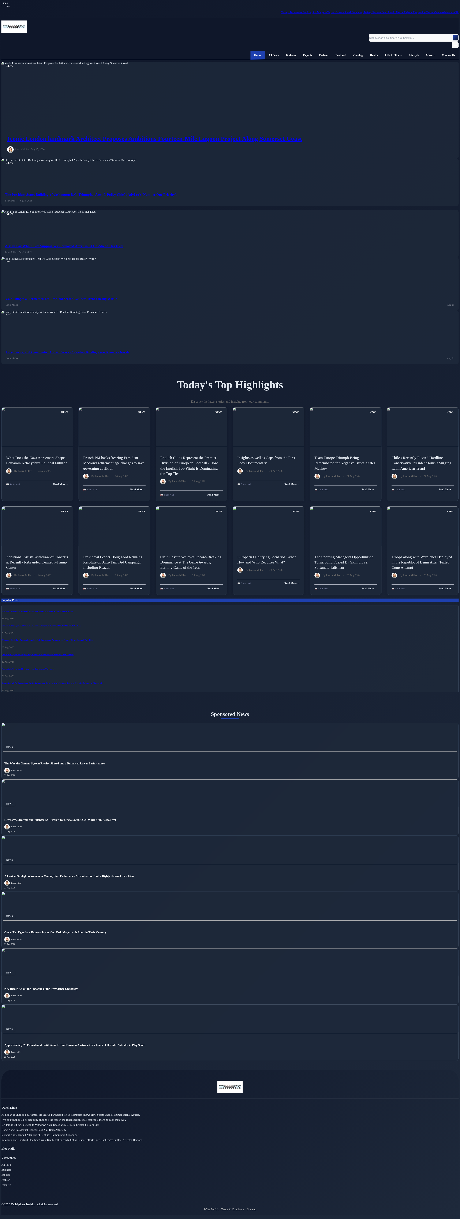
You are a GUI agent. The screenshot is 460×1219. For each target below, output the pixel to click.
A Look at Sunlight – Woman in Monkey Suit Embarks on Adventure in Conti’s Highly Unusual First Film (47, 640)
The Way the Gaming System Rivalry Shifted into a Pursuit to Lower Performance (37, 611)
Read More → (60, 484)
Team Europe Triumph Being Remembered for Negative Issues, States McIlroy (344, 463)
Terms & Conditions (232, 1209)
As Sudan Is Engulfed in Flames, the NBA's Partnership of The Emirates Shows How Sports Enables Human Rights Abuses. (70, 1114)
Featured (6, 1184)
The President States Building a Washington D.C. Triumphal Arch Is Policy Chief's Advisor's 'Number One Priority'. (91, 194)
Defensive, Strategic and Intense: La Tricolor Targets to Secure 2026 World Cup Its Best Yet (41, 626)
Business (6, 1169)
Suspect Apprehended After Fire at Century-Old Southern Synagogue (40, 1134)
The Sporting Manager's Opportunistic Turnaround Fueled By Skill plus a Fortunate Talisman (343, 562)
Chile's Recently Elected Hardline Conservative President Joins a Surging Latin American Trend (421, 463)
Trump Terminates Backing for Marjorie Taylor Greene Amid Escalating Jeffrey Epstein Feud (290, 12)
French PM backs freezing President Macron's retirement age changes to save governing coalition (113, 463)
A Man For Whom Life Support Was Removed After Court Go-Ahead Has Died (64, 246)
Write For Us (211, 1209)
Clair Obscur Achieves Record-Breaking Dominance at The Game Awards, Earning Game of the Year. (191, 562)
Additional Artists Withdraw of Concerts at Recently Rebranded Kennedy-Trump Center (37, 562)
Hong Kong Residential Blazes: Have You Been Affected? (33, 1129)
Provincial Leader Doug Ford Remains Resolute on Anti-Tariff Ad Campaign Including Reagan (112, 562)
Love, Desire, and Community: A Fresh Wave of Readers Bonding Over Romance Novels (67, 352)
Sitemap (251, 1209)
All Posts (6, 1164)
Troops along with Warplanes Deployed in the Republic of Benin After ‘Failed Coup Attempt (422, 562)
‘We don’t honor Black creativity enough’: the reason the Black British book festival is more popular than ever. (63, 1119)
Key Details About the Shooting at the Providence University (28, 669)
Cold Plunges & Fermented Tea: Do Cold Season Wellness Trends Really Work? (61, 299)
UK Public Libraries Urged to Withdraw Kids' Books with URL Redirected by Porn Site (50, 1124)
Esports (5, 1174)
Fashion (5, 1179)
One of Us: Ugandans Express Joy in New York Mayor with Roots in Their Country (38, 654)
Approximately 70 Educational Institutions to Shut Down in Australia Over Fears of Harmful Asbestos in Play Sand (52, 683)
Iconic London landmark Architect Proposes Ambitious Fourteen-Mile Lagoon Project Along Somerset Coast (154, 138)
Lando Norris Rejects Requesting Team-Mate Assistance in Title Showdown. (387, 12)
